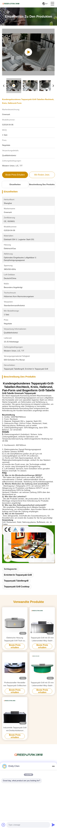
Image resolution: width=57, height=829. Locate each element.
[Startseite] (28, 758)
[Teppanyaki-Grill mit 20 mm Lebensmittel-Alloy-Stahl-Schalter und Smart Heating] (42, 621)
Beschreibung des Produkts (42, 184)
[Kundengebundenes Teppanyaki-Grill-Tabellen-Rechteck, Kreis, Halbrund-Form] (28, 52)
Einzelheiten (15, 184)
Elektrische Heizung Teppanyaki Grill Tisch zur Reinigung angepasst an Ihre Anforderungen (15, 639)
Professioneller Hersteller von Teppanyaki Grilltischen (14, 684)
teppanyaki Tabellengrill (16, 581)
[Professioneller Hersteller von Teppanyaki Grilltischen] (14, 666)
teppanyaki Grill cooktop (16, 586)
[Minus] (53, 766)
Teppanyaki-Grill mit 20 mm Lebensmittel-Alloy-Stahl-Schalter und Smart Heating (42, 639)
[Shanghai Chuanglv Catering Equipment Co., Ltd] (11, 3)
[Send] (53, 825)
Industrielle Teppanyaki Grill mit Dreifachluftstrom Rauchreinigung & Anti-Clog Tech (14, 729)
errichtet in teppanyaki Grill (18, 575)
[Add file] (3, 825)
